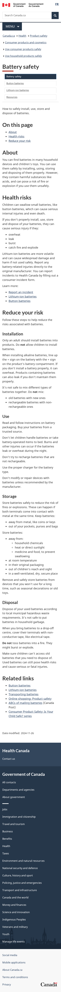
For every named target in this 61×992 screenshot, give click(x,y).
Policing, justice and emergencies (22, 883)
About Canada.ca (12, 970)
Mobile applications (13, 962)
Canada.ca (9, 35)
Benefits (7, 838)
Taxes (5, 853)
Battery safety (13, 76)
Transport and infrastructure (19, 890)
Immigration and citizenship (19, 816)
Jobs (4, 809)
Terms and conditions (15, 977)
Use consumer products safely (23, 49)
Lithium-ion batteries (17, 90)
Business (7, 831)
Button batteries (15, 83)
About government (13, 797)
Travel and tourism (13, 824)
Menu (11, 26)
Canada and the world (15, 897)
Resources (11, 97)
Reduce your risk (20, 141)
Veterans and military (15, 927)
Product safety (38, 35)
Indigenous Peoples (14, 919)
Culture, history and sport (17, 875)
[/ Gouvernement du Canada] (22, 5)
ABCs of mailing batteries (25, 703)
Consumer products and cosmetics (25, 42)
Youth (5, 934)
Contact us (8, 758)
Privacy (6, 984)
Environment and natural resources (23, 860)
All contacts (9, 782)
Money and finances (14, 905)
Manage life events (13, 941)
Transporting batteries (23, 694)
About (13, 132)
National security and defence (20, 868)
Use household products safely (23, 56)
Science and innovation (16, 912)
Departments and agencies (18, 789)
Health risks (16, 136)
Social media (9, 955)
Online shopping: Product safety (30, 698)
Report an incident (21, 292)
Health (22, 35)
